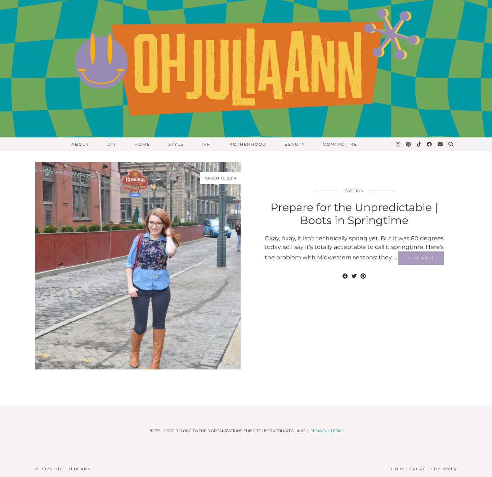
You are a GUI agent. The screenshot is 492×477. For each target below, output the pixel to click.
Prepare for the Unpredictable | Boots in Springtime (354, 214)
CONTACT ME (340, 144)
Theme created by (423, 469)
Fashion (354, 190)
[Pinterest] (409, 144)
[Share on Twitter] (354, 276)
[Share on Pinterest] (363, 276)
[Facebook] (430, 144)
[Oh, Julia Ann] (246, 68)
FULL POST (421, 258)
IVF (206, 144)
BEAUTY (295, 144)
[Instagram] (398, 144)
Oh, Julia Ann (72, 469)
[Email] (440, 144)
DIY (111, 144)
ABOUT (80, 144)
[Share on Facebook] (345, 276)
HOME (142, 144)
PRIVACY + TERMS (327, 430)
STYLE (176, 144)
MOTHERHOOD (247, 144)
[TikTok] (419, 144)
